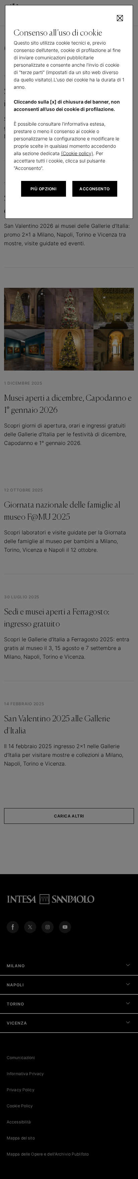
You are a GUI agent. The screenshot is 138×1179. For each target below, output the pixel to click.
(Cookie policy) (77, 153)
